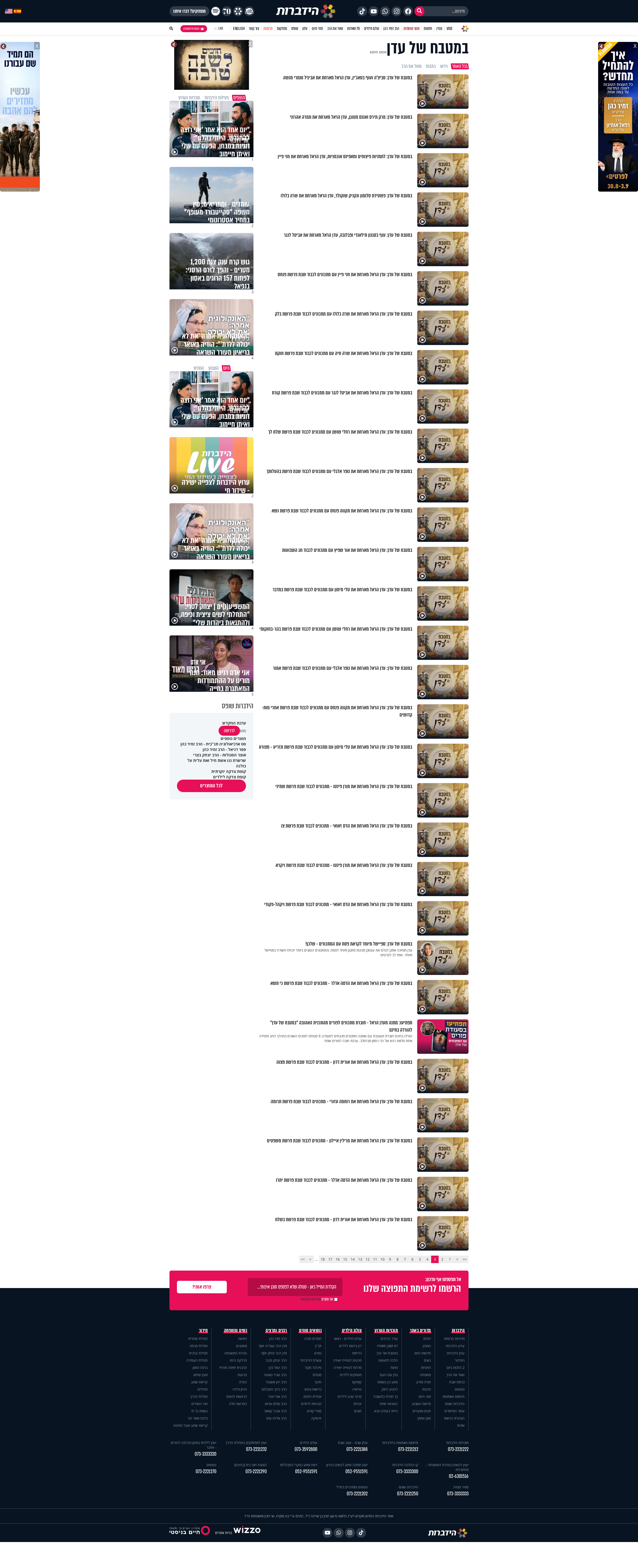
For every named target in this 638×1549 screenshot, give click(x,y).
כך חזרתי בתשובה (385, 1396)
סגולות (317, 1374)
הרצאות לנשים (236, 1396)
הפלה (243, 1382)
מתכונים (241, 1345)
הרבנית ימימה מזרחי (233, 1367)
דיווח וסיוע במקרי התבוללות (298, 1464)
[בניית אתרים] (247, 1532)
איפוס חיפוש (378, 52)
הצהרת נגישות (454, 1418)
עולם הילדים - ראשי (348, 1338)
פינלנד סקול (313, 1367)
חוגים (358, 1411)
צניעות (242, 1374)
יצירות (357, 1403)
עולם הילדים (371, 28)
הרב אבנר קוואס (276, 1411)
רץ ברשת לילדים (350, 1345)
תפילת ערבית (198, 1353)
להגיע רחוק (390, 1389)
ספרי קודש (314, 1411)
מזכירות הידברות (457, 1442)
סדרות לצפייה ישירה (348, 1367)
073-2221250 (407, 1493)
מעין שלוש (200, 1374)
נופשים (460, 1389)
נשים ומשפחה (235, 1330)
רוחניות (426, 1367)
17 (330, 1259)
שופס (294, 28)
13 (360, 1259)
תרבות (426, 1389)
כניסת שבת (457, 1382)
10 (383, 1259)
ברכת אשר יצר (198, 1418)
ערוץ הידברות (455, 1345)
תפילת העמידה (197, 1360)
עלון (305, 28)
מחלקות (282, 28)
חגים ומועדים (422, 1411)
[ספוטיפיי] (216, 11)
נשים (427, 1360)
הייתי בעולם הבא (386, 1411)
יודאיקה (316, 1418)
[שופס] (238, 11)
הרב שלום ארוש (276, 1403)
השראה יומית (389, 1403)
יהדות (427, 1338)
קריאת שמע (199, 1382)
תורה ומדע (423, 1382)
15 (345, 1259)
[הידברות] (306, 11)
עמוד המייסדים (454, 1411)
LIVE (220, 28)
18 (323, 1259)
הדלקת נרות (238, 1360)
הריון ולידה (240, 1389)
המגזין (427, 1345)
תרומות (268, 28)
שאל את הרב (335, 28)
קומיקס (357, 1382)
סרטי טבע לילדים (350, 1396)
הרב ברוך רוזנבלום (274, 1389)
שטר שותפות (411, 28)
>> (303, 1259)
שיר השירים (199, 1403)
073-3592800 (306, 1449)
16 (338, 1259)
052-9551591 (356, 1471)
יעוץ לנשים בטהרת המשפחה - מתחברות (447, 1467)
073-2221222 (458, 1449)
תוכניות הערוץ (386, 1330)
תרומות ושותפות (454, 1396)
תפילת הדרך (199, 1396)
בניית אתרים (223, 1532)
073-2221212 (408, 1449)
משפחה (425, 1374)
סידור (203, 1330)
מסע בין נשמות (387, 1382)
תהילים (203, 1389)
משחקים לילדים (351, 1374)
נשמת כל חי (199, 1411)
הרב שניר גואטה (275, 1374)
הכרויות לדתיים (311, 1403)
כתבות (430, 66)
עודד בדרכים (389, 1338)
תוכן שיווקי (424, 1418)
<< (465, 1259)
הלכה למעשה (388, 1360)
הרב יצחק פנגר (276, 1360)
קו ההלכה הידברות (405, 1464)
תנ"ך (318, 1345)
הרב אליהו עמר (276, 1418)
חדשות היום (422, 1353)
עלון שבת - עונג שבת (353, 1442)
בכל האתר (460, 66)
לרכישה (229, 730)
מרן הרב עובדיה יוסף (273, 1345)
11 (375, 1259)
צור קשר (254, 28)
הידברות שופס (455, 1403)
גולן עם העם (389, 1374)
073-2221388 (357, 1449)
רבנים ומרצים (276, 1330)
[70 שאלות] (227, 11)
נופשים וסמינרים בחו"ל (352, 1487)
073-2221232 (256, 1449)
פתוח (394, 1367)
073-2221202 (357, 1493)
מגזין (439, 28)
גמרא (317, 1353)
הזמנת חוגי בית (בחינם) (250, 1464)
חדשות (428, 28)
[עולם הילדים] (249, 11)
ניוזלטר (460, 1360)
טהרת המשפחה (235, 1353)
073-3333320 (205, 1454)
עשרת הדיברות (311, 1360)
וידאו (444, 66)
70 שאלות (353, 28)
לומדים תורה (312, 1338)
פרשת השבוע (421, 1403)
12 (368, 1259)
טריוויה (357, 1389)
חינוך (318, 1382)
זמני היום (317, 28)
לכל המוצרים (211, 785)
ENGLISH (239, 28)
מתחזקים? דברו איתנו (189, 11)
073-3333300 (407, 1471)
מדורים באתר (420, 1330)
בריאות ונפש (313, 1389)
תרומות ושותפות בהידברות (400, 1442)
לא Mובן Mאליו (387, 1345)
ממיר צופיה (461, 1487)
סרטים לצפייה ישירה (347, 1360)
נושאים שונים (310, 1330)
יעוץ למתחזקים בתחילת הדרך (246, 1442)
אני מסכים (317, 1299)
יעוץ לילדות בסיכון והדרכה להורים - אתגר (193, 1445)
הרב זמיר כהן (391, 28)
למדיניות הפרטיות (311, 1299)
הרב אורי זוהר (277, 1396)
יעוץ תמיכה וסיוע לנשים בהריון (347, 1464)
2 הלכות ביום (456, 1367)
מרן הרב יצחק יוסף (274, 1353)
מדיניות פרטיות (454, 1338)
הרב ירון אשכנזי (276, 1382)
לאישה (242, 1338)
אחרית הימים (312, 1396)
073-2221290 (256, 1471)
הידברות (458, 1330)
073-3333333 (458, 1493)
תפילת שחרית (198, 1338)
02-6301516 (459, 1476)
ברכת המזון (200, 1367)
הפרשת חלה (238, 1403)
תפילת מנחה (199, 1345)
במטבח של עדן (387, 1353)
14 (353, 1259)
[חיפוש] (419, 11)
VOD (449, 28)
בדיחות (357, 1353)
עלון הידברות (456, 1353)
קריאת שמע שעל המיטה (190, 1425)
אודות (461, 1425)
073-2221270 (206, 1471)
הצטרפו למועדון (191, 28)
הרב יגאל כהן (278, 1367)
